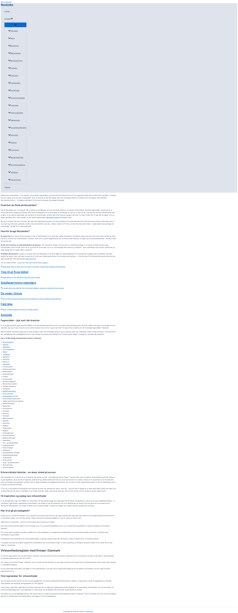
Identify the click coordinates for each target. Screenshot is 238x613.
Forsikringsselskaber (18, 98)
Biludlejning (15, 46)
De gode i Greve (11, 293)
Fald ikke (7, 304)
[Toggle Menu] (15, 25)
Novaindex (7, 4)
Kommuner (14, 135)
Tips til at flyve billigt (14, 272)
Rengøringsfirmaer (17, 157)
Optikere (14, 143)
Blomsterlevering (16, 61)
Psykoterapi (15, 150)
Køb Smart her (31, 259)
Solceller (6, 421)
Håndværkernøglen (52, 217)
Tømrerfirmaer (16, 180)
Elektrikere (14, 76)
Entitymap (89, 611)
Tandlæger (14, 172)
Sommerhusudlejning (18, 165)
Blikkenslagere (16, 53)
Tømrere (5, 344)
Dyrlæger (14, 68)
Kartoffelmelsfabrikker (18, 128)
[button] (12, 19)
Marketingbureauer (9, 391)
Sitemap (7, 187)
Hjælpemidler (15, 120)
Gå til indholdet (6, 2)
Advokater (14, 31)
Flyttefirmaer (15, 90)
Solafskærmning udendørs (18, 282)
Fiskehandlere (15, 83)
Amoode (6, 315)
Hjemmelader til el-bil (10, 396)
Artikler (7, 11)
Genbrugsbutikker (17, 113)
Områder (7, 19)
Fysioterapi (14, 105)
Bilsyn (13, 38)
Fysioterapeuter (8, 342)
